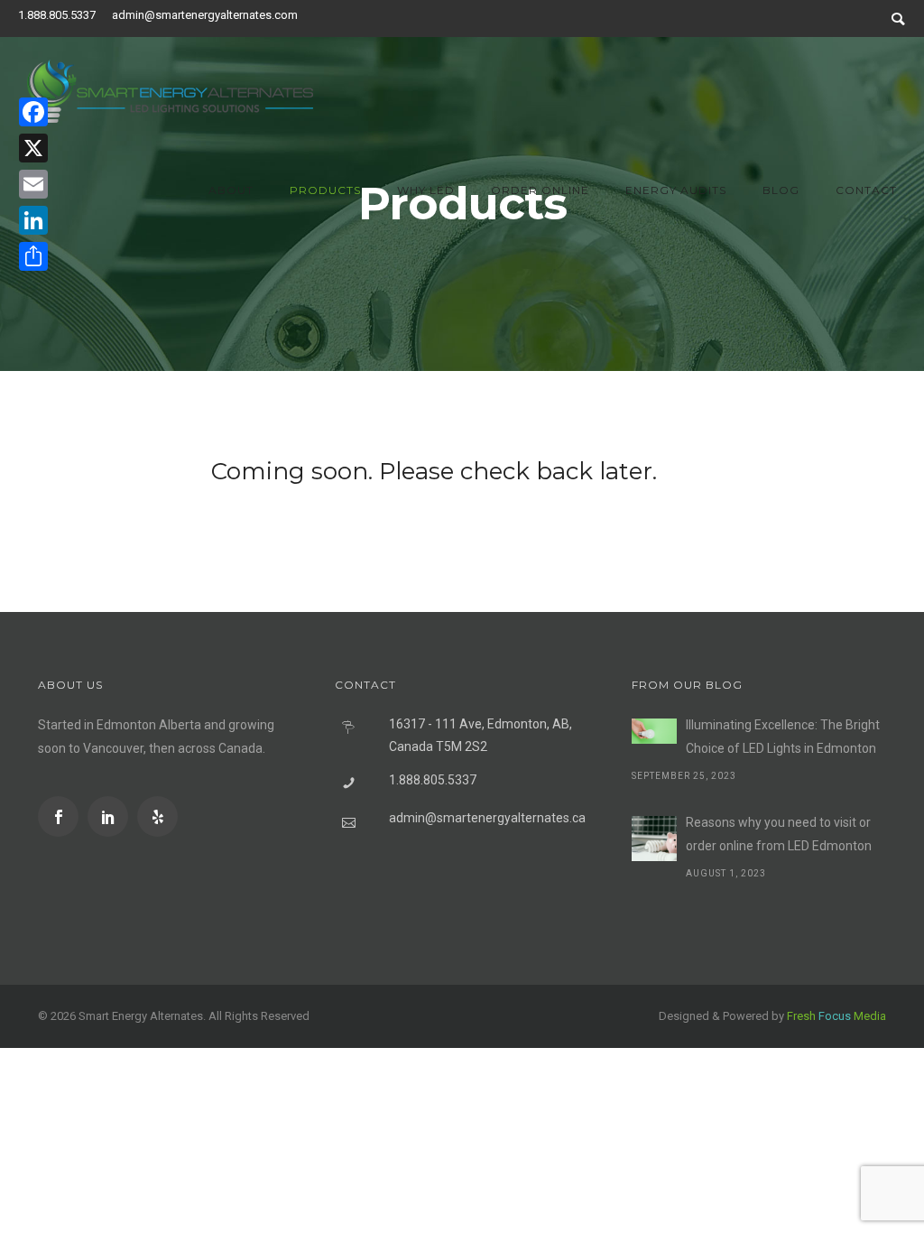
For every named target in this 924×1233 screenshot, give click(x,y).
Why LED (426, 190)
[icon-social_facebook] (63, 816)
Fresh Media (836, 1016)
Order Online (540, 190)
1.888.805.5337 (57, 15)
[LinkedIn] (33, 220)
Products (325, 190)
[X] (33, 148)
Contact (866, 190)
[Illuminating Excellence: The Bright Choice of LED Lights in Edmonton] (654, 731)
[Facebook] (33, 112)
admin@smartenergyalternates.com (205, 15)
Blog (780, 190)
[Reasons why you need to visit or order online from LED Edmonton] (654, 838)
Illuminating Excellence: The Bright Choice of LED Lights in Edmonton (783, 737)
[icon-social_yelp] (157, 816)
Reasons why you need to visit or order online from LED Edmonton (779, 834)
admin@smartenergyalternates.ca (487, 818)
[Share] (33, 256)
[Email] (33, 184)
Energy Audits (675, 190)
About (231, 190)
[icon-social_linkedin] (112, 816)
